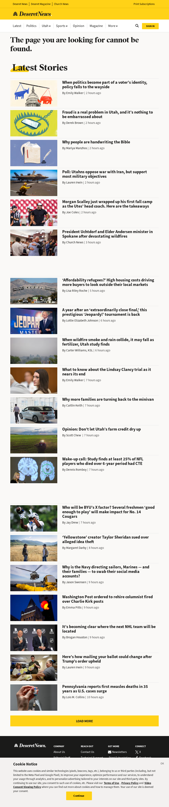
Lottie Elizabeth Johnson (82, 320)
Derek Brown (74, 123)
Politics (31, 26)
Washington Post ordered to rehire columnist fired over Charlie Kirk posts (107, 599)
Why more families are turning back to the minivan (108, 399)
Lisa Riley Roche (76, 291)
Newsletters (119, 752)
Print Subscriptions (144, 4)
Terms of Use (111, 783)
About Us (59, 752)
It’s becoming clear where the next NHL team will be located (109, 629)
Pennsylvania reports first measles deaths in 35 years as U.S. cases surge (105, 689)
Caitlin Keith (74, 405)
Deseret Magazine (40, 4)
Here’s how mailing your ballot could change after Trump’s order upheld (107, 659)
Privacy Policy (129, 783)
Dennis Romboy (76, 470)
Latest (17, 26)
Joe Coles (72, 212)
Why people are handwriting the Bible (96, 142)
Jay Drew (72, 522)
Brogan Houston (76, 637)
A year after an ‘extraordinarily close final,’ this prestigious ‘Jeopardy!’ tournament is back (104, 312)
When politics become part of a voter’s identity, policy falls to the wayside (104, 85)
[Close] (162, 764)
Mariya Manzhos (76, 148)
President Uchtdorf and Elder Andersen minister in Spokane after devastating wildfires (107, 234)
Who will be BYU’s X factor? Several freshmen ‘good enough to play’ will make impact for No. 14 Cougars (108, 512)
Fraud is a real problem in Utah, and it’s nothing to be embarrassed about (107, 114)
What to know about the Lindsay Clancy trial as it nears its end (106, 372)
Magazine (96, 26)
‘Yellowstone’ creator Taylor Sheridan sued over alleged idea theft (105, 539)
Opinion (78, 26)
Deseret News (20, 4)
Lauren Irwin (74, 182)
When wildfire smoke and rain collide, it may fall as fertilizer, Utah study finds (108, 342)
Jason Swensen (76, 582)
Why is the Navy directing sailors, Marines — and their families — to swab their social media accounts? (105, 571)
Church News (61, 4)
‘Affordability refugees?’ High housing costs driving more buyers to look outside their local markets (108, 282)
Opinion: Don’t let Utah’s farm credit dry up (101, 429)
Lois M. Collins (75, 697)
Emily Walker (74, 93)
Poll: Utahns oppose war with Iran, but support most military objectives (104, 174)
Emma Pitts (73, 607)
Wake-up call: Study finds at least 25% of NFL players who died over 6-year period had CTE (102, 461)
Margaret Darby (76, 548)
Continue (78, 796)
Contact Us (87, 752)
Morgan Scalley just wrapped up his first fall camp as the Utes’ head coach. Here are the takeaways (107, 204)
